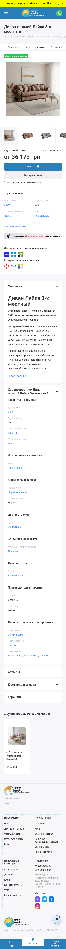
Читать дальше (17, 375)
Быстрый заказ (33, 175)
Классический (16, 575)
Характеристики (35, 47)
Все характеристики (15, 226)
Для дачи (42, 655)
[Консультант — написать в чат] (57, 919)
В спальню (29, 655)
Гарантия (40, 823)
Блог (6, 844)
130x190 (13, 433)
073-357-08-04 (43, 866)
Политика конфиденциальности (47, 840)
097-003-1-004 (43, 869)
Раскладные (42, 215)
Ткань (7, 215)
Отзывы (57, 47)
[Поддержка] (59, 13)
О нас (7, 823)
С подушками (15, 634)
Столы (7, 890)
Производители (43, 852)
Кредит (38, 828)
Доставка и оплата (14, 828)
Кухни (7, 879)
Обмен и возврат (44, 834)
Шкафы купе (11, 869)
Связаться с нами (13, 839)
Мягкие (12, 645)
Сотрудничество (13, 834)
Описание (13, 47)
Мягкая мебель (12, 895)
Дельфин (13, 551)
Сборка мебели (43, 846)
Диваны (8, 874)
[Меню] (6, 13)
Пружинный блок (18, 492)
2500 (7, 204)
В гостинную (15, 655)
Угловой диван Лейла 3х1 (13, 757)
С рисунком (14, 526)
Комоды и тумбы (13, 884)
